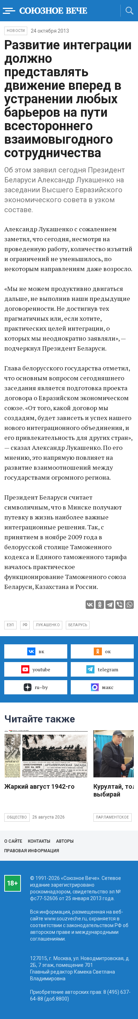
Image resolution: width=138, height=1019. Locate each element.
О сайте (13, 841)
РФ (25, 625)
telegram (108, 669)
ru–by (41, 687)
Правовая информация (31, 850)
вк (41, 651)
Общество (17, 817)
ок (108, 651)
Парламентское (112, 817)
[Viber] (119, 604)
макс (108, 687)
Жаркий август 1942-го (39, 786)
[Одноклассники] (100, 604)
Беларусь (77, 625)
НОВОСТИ (16, 31)
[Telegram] (109, 604)
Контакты (39, 841)
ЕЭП (10, 625)
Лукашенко (48, 625)
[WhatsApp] (129, 604)
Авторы (65, 841)
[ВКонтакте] (90, 604)
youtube (41, 669)
